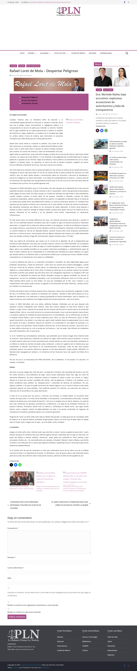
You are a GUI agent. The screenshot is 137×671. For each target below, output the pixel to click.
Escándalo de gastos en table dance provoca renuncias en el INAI (117, 175)
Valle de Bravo (108, 90)
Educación (111, 646)
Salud (110, 641)
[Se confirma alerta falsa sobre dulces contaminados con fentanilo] (101, 162)
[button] (35, 53)
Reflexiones (86, 641)
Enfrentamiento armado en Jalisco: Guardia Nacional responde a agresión (118, 144)
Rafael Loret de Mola (33, 66)
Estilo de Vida (60, 53)
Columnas (44, 53)
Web (9, 578)
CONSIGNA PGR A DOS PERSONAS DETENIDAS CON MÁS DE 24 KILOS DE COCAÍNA (25, 505)
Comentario (13, 528)
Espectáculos (112, 650)
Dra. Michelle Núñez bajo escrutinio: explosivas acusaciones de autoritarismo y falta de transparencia (111, 102)
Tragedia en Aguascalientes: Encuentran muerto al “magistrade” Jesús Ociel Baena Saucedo (118, 223)
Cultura (85, 650)
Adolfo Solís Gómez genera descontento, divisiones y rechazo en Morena (117, 190)
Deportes (111, 655)
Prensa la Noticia (27, 75)
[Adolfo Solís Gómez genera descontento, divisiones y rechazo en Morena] (101, 192)
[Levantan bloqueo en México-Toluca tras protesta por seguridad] (101, 241)
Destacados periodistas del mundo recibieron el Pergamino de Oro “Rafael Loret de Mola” (74, 488)
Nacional (93, 53)
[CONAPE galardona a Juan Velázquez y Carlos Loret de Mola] (22, 478)
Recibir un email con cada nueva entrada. (24, 612)
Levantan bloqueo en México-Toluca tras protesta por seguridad (117, 239)
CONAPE (85, 646)
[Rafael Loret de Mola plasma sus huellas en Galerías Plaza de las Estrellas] (48, 478)
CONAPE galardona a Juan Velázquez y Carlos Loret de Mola (21, 487)
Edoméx (31, 53)
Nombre (11, 557)
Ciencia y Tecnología (89, 637)
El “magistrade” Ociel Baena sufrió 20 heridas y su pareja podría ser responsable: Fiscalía (118, 206)
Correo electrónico (15, 568)
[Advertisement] (68, 34)
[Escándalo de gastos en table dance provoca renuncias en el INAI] (101, 177)
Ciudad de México (78, 53)
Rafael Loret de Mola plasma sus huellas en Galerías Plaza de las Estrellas (48, 488)
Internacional (106, 53)
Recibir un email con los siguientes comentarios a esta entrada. (33, 605)
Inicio (22, 53)
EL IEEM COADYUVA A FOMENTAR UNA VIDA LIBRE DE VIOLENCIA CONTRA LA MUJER (69, 503)
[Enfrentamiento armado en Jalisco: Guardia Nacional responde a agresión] (101, 146)
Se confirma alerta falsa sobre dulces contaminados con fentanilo (118, 160)
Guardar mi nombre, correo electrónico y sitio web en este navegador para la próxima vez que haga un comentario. (49, 594)
